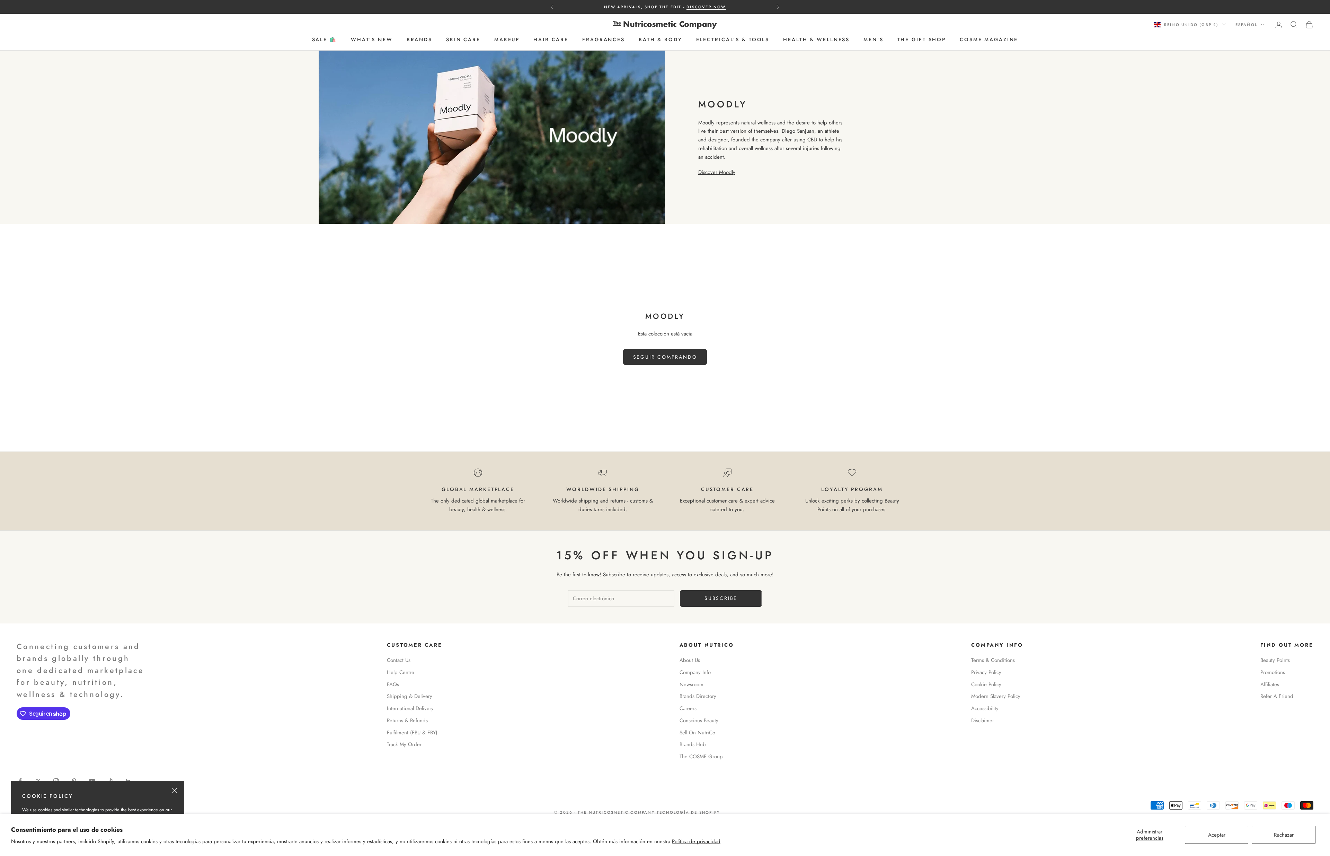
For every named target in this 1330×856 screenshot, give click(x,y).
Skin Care (463, 39)
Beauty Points (1275, 660)
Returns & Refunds (407, 720)
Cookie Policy (986, 684)
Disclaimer (982, 720)
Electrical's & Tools (733, 39)
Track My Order (404, 744)
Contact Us (398, 660)
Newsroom (691, 684)
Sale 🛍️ (324, 39)
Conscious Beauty (699, 720)
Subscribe (720, 598)
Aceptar (1216, 835)
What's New (372, 39)
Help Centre (400, 672)
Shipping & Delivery (409, 696)
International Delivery (410, 708)
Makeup (507, 39)
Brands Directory (698, 696)
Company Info (695, 672)
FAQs (393, 684)
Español (1246, 24)
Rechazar (1284, 835)
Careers (688, 708)
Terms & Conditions (993, 660)
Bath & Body (660, 39)
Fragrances (603, 39)
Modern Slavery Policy (995, 696)
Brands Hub (693, 744)
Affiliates (1269, 684)
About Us (690, 660)
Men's (873, 39)
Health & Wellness (816, 39)
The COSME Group (701, 756)
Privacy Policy (986, 672)
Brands (419, 39)
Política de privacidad (696, 841)
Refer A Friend (1276, 696)
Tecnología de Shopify (688, 812)
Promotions (1272, 672)
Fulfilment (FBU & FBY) (412, 732)
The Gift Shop (921, 39)
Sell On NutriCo (697, 732)
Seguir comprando (665, 356)
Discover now (706, 7)
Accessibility (985, 708)
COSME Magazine (989, 39)
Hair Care (550, 39)
